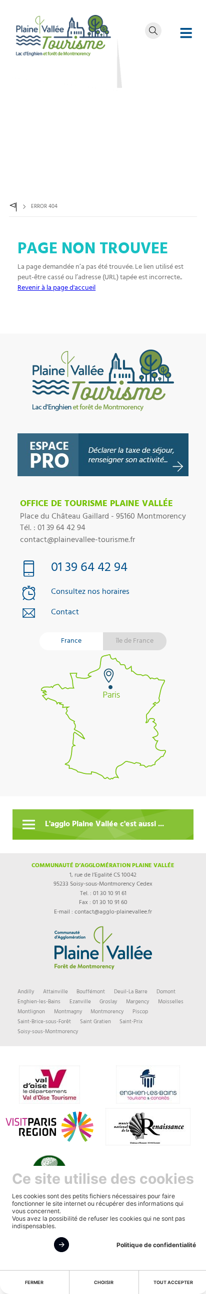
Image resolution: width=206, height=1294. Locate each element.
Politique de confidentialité (156, 1245)
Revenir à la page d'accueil (57, 288)
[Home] (13, 206)
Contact (65, 613)
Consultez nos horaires (90, 593)
